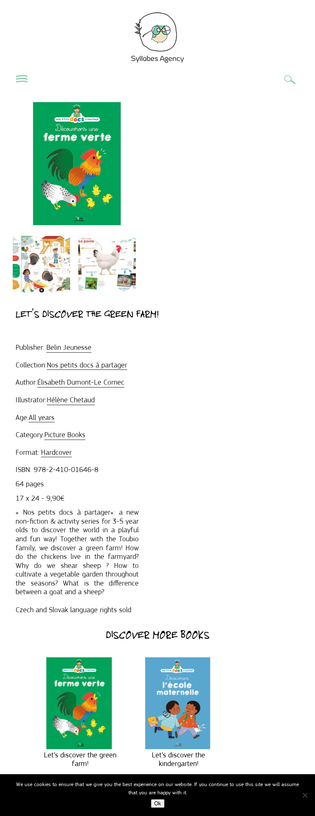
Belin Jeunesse (68, 347)
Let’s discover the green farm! (80, 759)
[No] (305, 795)
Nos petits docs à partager (87, 365)
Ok (157, 803)
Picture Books (64, 435)
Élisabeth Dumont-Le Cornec (80, 382)
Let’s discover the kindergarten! (178, 759)
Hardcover (56, 452)
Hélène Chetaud (71, 400)
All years (42, 417)
